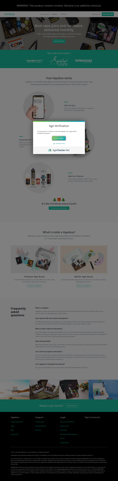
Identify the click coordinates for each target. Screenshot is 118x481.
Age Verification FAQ (59, 143)
